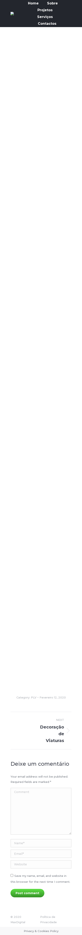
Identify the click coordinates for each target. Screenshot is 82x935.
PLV (33, 697)
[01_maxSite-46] (31, 548)
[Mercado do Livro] (31, 353)
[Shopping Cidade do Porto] (31, 470)
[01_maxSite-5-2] (31, 389)
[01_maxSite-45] (31, 60)
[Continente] (31, 428)
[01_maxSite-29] (31, 158)
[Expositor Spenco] (31, 621)
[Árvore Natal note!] (31, 293)
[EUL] (31, 227)
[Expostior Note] (31, 661)
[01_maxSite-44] (31, 95)
